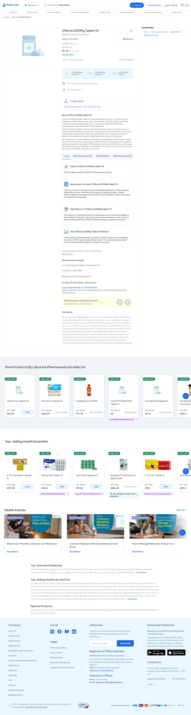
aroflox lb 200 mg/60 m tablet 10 (89, 610)
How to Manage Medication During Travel (153, 543)
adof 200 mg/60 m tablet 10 (146, 610)
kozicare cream (108, 572)
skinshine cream (78, 569)
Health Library (14, 646)
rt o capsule (117, 569)
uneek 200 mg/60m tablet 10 (61, 610)
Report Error (67, 254)
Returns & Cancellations (60, 662)
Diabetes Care (105, 12)
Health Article (14, 636)
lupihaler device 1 (58, 589)
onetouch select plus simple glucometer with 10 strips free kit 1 (130, 593)
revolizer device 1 (121, 589)
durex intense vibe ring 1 (77, 599)
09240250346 (90, 287)
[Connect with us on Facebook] (59, 631)
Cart (187, 5)
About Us (12, 631)
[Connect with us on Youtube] (67, 631)
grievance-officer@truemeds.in (109, 682)
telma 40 (34, 569)
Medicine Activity (122, 156)
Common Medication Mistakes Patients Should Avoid (94, 545)
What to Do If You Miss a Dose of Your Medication (32, 543)
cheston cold (64, 569)
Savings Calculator (16, 690)
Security (12, 685)
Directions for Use (82, 156)
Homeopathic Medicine (153, 12)
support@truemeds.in (72, 287)
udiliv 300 (44, 569)
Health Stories (14, 641)
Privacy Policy (56, 652)
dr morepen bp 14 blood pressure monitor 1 (94, 583)
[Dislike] (127, 302)
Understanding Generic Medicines (22, 660)
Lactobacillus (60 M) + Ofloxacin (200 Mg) (82, 106)
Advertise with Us (15, 695)
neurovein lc (94, 572)
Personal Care (32, 12)
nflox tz (47, 572)
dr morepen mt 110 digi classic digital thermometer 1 (53, 583)
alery (86, 572)
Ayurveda (12, 655)
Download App (154, 5)
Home (6, 17)
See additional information (36, 707)
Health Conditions (54, 12)
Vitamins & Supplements (80, 12)
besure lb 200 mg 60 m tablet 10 (119, 610)
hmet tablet (129, 569)
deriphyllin (130, 572)
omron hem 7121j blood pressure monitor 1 (126, 596)
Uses (66, 156)
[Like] (119, 302)
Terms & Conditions (58, 647)
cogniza (53, 569)
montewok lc (36, 572)
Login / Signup (170, 5)
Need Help (12, 675)
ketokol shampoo (144, 569)
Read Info (129, 39)
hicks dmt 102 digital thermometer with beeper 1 (52, 596)
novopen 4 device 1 (97, 599)
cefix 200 (120, 572)
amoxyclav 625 (104, 569)
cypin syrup (77, 572)
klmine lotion (57, 572)
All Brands (12, 670)
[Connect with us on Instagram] (52, 631)
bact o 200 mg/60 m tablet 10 (44, 613)
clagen (67, 572)
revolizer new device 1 (115, 599)
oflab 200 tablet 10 (39, 610)
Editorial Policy (56, 657)
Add (27, 412)
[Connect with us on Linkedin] (74, 631)
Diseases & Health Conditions (20, 650)
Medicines (13, 12)
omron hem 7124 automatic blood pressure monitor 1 (90, 589)
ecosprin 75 (91, 569)
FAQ (10, 680)
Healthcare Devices (127, 12)
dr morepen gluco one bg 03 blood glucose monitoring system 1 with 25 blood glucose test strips (105, 586)
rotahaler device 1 (121, 583)
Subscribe (125, 643)
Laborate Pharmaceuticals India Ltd (75, 34)
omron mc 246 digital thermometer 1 (48, 593)
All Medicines (13, 665)
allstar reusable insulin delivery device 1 (90, 596)
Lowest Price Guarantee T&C (62, 667)
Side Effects (102, 156)
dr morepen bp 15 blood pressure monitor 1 (83, 593)
